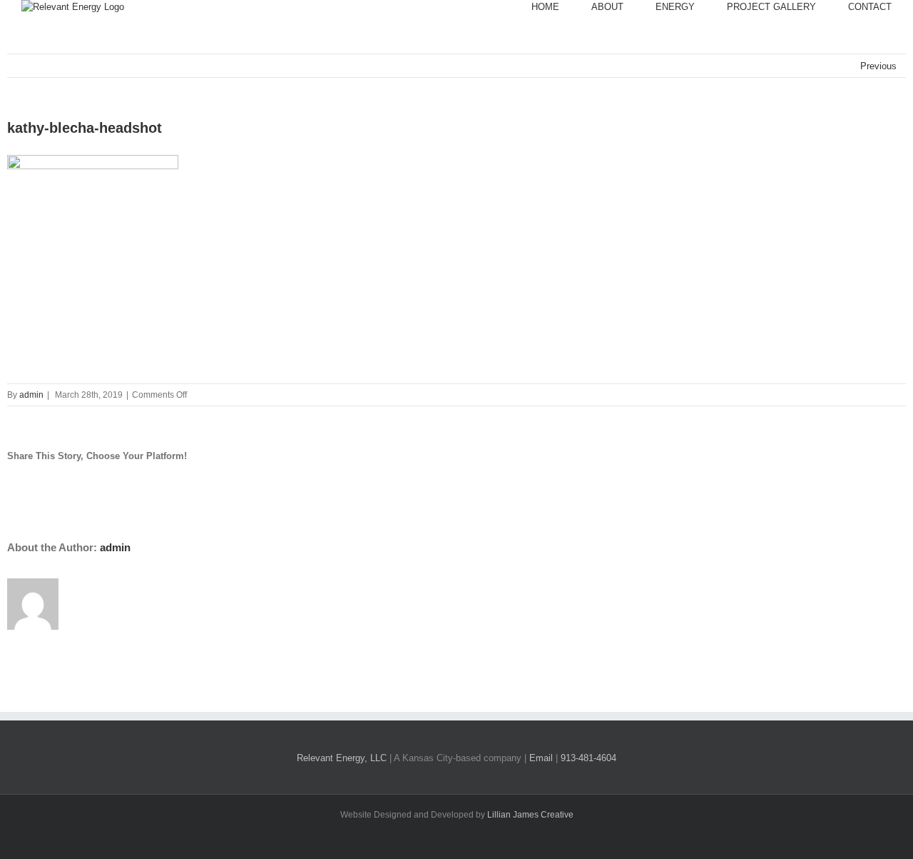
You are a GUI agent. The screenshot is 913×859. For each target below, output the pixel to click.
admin (31, 395)
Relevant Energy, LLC (342, 758)
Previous (878, 66)
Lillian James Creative (530, 815)
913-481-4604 (588, 758)
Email (541, 758)
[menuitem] (561, 7)
